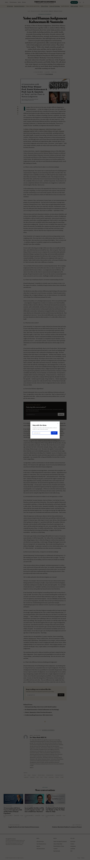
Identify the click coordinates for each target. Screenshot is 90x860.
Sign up (54, 432)
